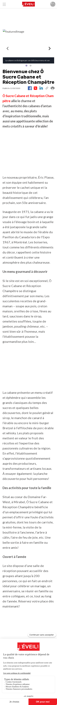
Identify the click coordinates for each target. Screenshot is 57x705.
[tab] (26, 65)
